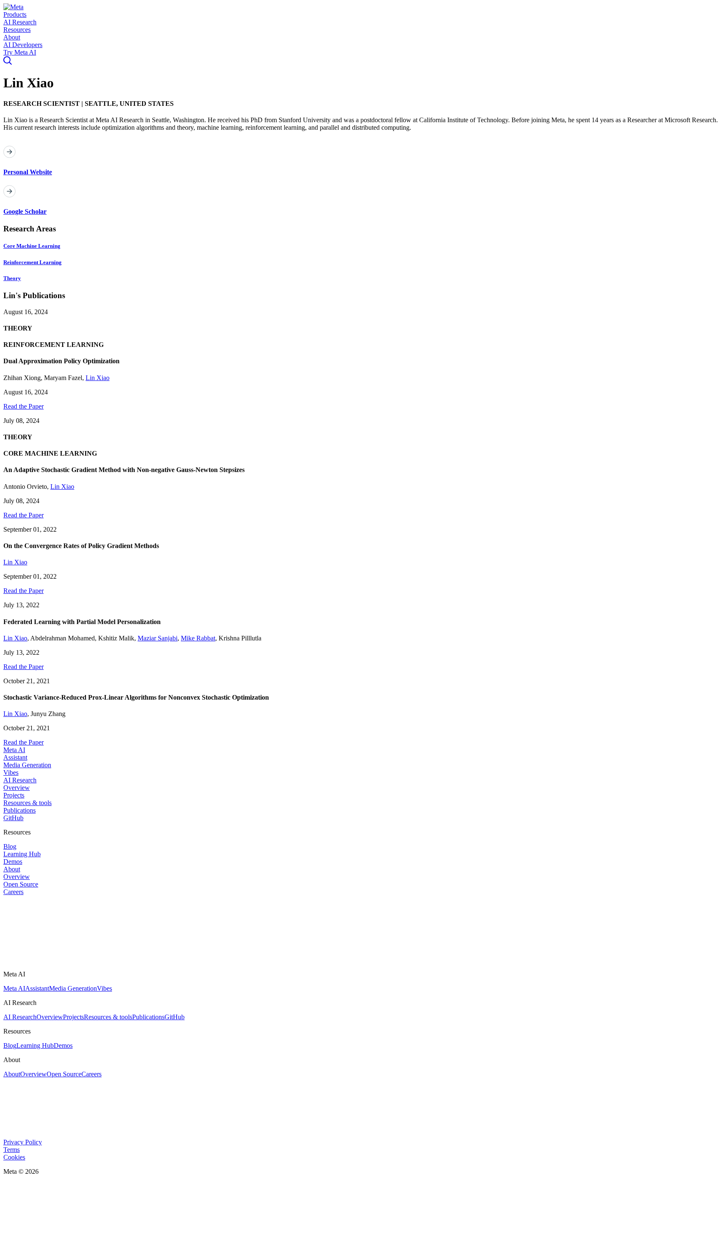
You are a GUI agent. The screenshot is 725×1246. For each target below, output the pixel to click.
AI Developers (22, 44)
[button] (13, 6)
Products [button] (14, 14)
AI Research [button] (20, 22)
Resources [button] (17, 29)
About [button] (11, 37)
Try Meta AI (19, 52)
